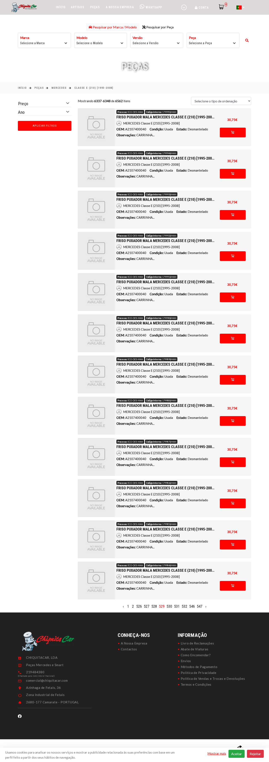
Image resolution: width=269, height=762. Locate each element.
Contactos (129, 649)
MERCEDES (58, 87)
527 (146, 606)
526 (139, 606)
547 (199, 606)
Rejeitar (255, 754)
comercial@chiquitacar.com (47, 680)
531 (177, 606)
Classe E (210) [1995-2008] (93, 87)
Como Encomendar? (196, 655)
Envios (186, 661)
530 (169, 606)
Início (61, 7)
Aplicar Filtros (45, 125)
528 (154, 606)
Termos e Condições (196, 684)
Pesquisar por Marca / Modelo (114, 27)
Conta (203, 7)
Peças (95, 7)
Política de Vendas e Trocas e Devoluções (213, 678)
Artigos (77, 7)
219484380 (35, 672)
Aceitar (236, 754)
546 (192, 606)
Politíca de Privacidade (198, 673)
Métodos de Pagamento (199, 667)
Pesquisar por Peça (160, 27)
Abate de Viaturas (194, 649)
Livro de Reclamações (197, 643)
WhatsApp (153, 7)
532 (184, 606)
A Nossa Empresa (120, 7)
